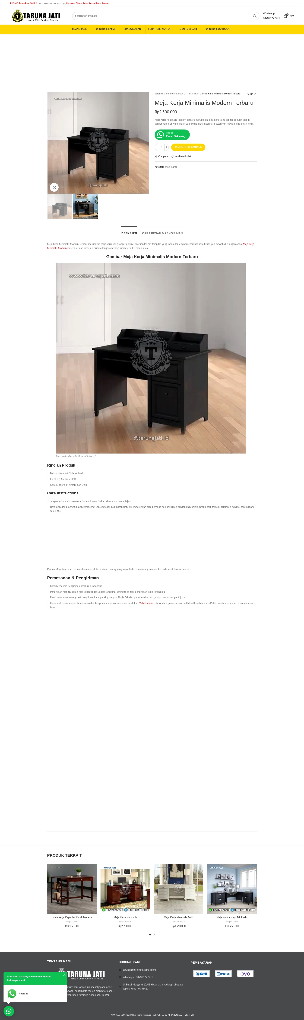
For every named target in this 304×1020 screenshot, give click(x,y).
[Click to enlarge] (54, 187)
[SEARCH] (254, 16)
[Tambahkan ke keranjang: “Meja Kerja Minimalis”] (147, 878)
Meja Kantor (192, 94)
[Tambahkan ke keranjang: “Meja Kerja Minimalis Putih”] (201, 878)
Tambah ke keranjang (188, 147)
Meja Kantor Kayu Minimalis (232, 917)
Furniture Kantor (174, 94)
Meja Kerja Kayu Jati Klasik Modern (72, 917)
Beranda (159, 94)
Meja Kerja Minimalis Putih (178, 917)
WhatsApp (269, 13)
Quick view (94, 886)
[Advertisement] (152, 60)
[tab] (129, 231)
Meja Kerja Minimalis (125, 917)
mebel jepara (98, 987)
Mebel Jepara (146, 603)
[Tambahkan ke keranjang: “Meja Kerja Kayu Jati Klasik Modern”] (94, 878)
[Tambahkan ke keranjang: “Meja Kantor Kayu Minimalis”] (254, 878)
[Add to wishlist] (94, 870)
